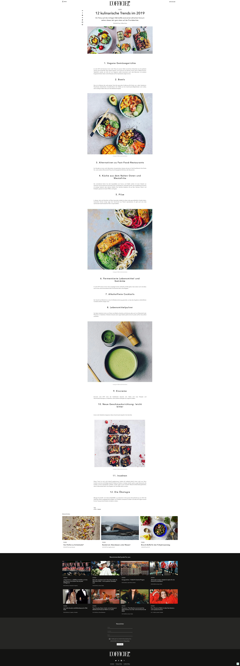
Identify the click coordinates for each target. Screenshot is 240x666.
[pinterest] (82, 15)
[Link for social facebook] (118, 660)
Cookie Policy (127, 663)
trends (99, 509)
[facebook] (82, 13)
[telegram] (82, 25)
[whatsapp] (82, 22)
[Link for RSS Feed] (124, 660)
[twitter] (82, 20)
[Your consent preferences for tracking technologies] (238, 664)
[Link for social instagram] (121, 660)
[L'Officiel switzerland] (120, 3)
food (95, 509)
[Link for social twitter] (115, 660)
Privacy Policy (127, 641)
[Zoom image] (120, 123)
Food (120, 9)
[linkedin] (82, 18)
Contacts (112, 663)
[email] (82, 11)
